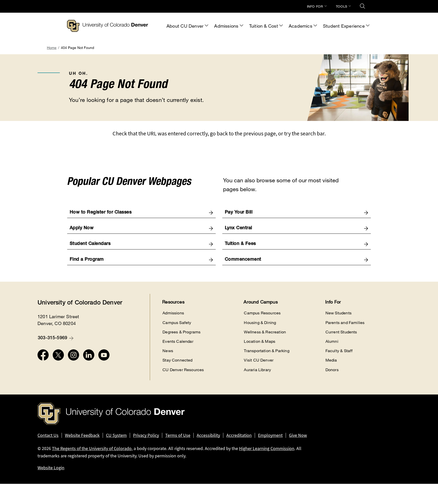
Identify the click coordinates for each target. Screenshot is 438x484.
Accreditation (239, 435)
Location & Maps (259, 341)
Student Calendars (90, 244)
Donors (332, 369)
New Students (338, 313)
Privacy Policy (146, 435)
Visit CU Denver (258, 360)
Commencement (243, 259)
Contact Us (48, 435)
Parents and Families (345, 322)
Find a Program (87, 259)
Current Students (341, 332)
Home (52, 47)
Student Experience (344, 26)
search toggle (362, 6)
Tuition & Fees (240, 244)
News (167, 350)
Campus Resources (262, 313)
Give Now (298, 435)
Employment (270, 435)
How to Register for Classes (101, 212)
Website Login (51, 468)
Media (331, 360)
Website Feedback (82, 435)
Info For (315, 6)
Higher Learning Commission (266, 448)
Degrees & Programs (181, 332)
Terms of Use (177, 435)
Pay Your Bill (239, 212)
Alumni (331, 341)
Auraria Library (257, 369)
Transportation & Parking (266, 350)
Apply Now (82, 228)
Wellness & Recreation (265, 332)
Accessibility (208, 435)
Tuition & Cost (263, 26)
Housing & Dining (260, 322)
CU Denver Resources (183, 369)
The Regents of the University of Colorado (92, 448)
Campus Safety (176, 322)
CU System (116, 435)
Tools (341, 6)
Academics (300, 26)
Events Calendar (177, 341)
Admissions (226, 26)
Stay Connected (177, 360)
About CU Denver (185, 26)
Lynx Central (238, 228)
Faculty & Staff (339, 350)
